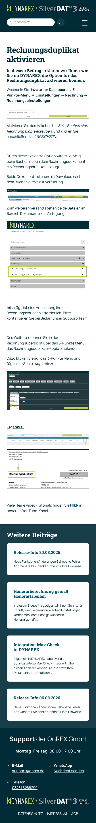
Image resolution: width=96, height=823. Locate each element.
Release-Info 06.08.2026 (37, 697)
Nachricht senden (69, 770)
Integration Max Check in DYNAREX (37, 647)
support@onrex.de (28, 770)
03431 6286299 (25, 787)
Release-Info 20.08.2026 (37, 552)
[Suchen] (61, 22)
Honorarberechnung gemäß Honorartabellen (41, 594)
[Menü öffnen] (84, 22)
